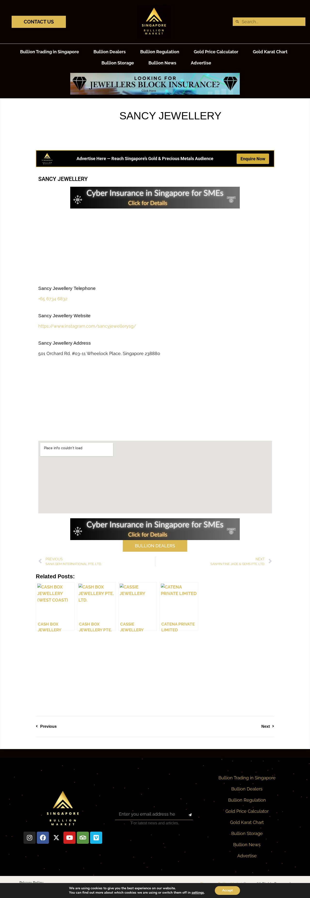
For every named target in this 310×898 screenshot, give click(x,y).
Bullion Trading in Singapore (49, 51)
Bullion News (162, 62)
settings (198, 892)
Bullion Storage (117, 62)
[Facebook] (43, 838)
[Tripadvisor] (83, 838)
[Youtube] (69, 838)
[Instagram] (29, 838)
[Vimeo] (96, 838)
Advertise (201, 62)
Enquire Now (252, 158)
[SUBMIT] (186, 815)
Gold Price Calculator (216, 51)
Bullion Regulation (159, 51)
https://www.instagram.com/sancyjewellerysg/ (87, 326)
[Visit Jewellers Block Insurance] (155, 93)
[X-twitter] (56, 838)
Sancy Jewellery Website (64, 315)
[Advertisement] (155, 247)
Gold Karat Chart (270, 51)
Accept (227, 890)
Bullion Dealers (109, 51)
